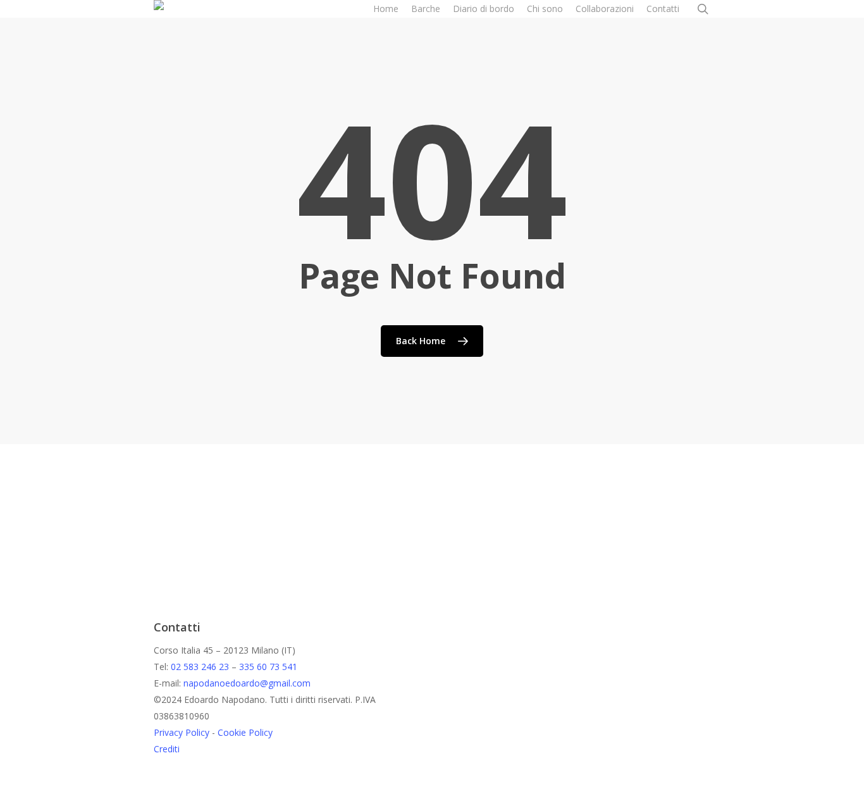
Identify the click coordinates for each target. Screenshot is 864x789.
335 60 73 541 (268, 667)
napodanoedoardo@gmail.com (247, 683)
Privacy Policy (181, 732)
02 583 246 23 (200, 667)
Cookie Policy (245, 732)
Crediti (167, 749)
